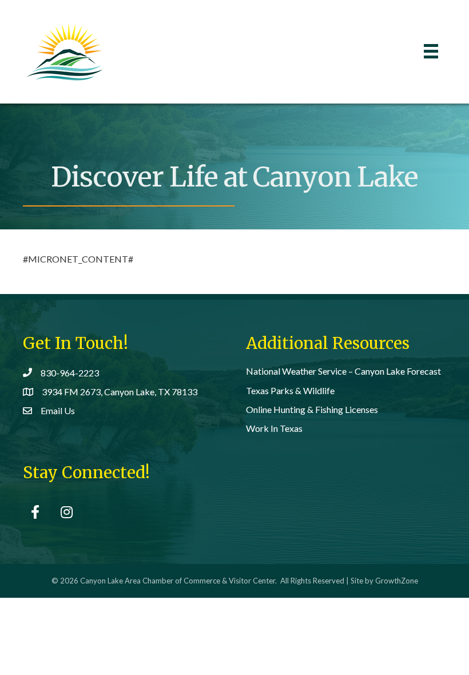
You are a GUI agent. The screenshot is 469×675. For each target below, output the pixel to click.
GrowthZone (396, 580)
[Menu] (431, 51)
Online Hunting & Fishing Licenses (312, 409)
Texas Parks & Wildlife (290, 390)
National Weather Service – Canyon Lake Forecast (343, 371)
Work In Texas (274, 428)
